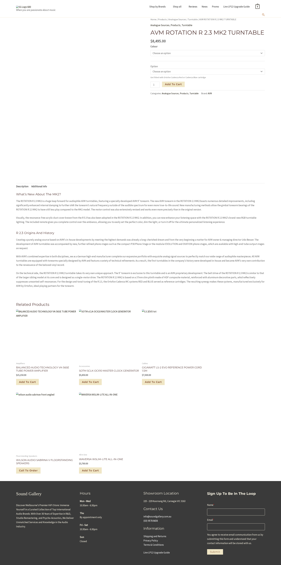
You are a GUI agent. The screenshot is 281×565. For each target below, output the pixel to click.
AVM (210, 93)
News (205, 6)
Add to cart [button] (27, 382)
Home (153, 19)
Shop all (177, 6)
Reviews (193, 6)
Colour (153, 46)
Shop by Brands (157, 6)
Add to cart (173, 84)
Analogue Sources (177, 19)
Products (162, 19)
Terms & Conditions (153, 544)
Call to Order (28, 470)
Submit (215, 551)
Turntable (193, 19)
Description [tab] (22, 186)
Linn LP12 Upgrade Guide (236, 6)
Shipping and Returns (154, 536)
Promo (215, 6)
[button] (263, 15)
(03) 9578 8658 (150, 520)
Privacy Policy (150, 540)
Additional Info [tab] (39, 186)
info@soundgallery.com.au (157, 516)
